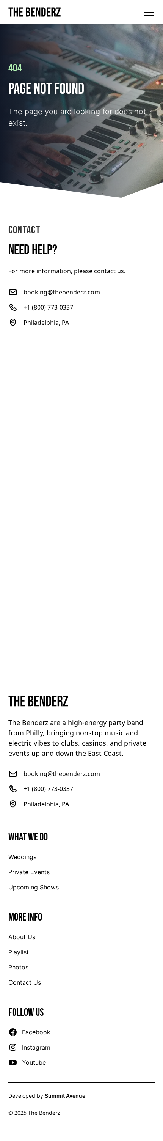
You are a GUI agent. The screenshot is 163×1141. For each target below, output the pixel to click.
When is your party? (36, 467)
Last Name (101, 353)
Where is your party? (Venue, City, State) (65, 504)
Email (16, 391)
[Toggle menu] (149, 12)
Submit (81, 638)
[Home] (34, 12)
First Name (23, 353)
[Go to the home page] (81, 701)
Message (21, 542)
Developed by (46, 1095)
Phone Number (30, 429)
